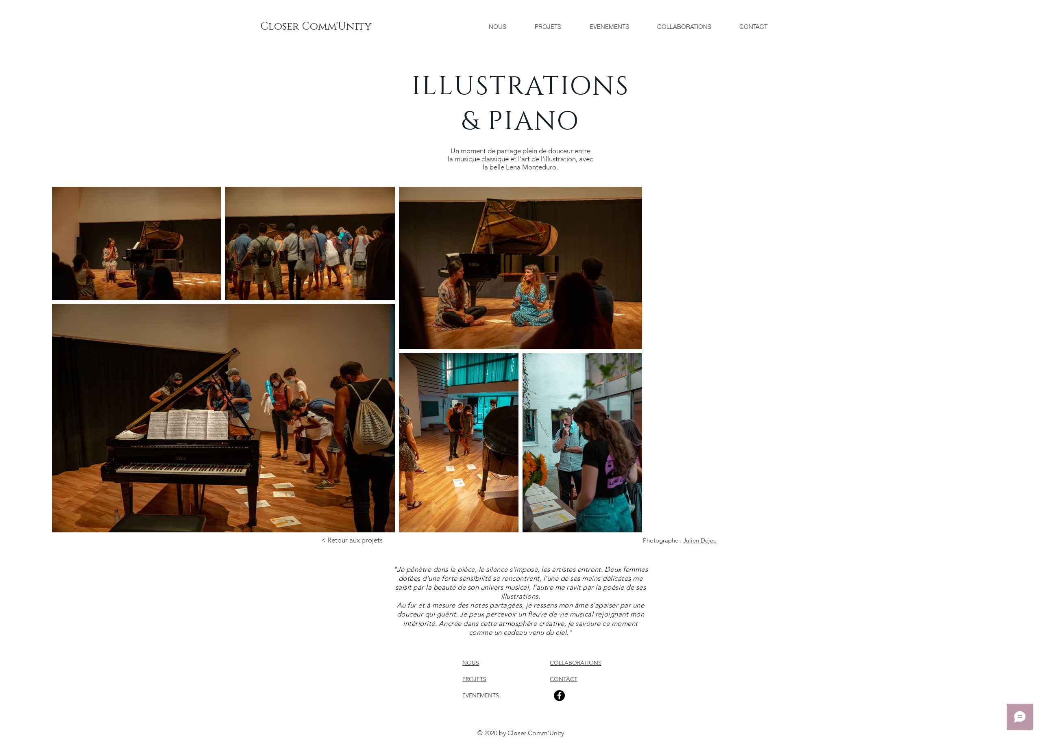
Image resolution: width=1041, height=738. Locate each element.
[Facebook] (559, 695)
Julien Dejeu (700, 540)
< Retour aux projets (352, 540)
